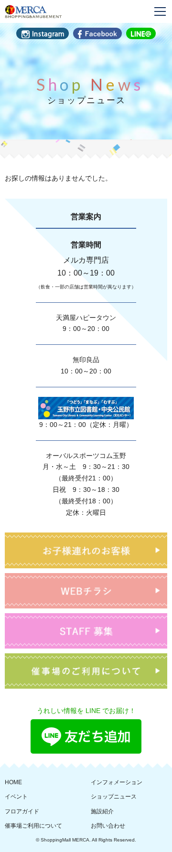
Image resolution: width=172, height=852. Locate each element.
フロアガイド (22, 811)
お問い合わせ (108, 825)
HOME (13, 782)
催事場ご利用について (33, 825)
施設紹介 (102, 811)
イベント (16, 796)
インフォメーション (116, 782)
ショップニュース (114, 796)
